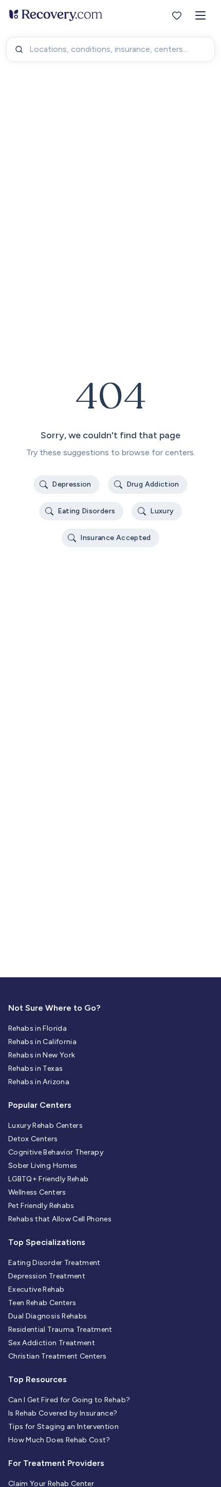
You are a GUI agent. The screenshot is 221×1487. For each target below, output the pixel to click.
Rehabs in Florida (37, 1028)
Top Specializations (46, 1242)
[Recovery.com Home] (55, 15)
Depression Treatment (46, 1276)
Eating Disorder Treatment (54, 1262)
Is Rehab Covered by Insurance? (63, 1413)
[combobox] (110, 49)
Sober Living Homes (42, 1165)
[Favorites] (176, 15)
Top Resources (37, 1379)
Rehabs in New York (41, 1055)
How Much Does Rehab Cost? (59, 1440)
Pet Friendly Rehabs (41, 1205)
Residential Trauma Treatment (60, 1329)
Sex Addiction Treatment (51, 1343)
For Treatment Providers (56, 1463)
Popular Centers (39, 1105)
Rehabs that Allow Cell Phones (60, 1219)
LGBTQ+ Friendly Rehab (48, 1179)
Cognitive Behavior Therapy (55, 1152)
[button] (200, 15)
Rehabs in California (42, 1041)
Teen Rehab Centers (42, 1302)
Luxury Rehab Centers (45, 1125)
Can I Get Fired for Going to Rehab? (69, 1400)
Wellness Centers (37, 1192)
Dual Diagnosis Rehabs (47, 1316)
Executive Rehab (36, 1289)
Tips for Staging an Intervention (63, 1426)
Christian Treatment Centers (57, 1356)
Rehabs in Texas (35, 1068)
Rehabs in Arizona (38, 1081)
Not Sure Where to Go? (54, 1008)
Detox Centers (33, 1139)
